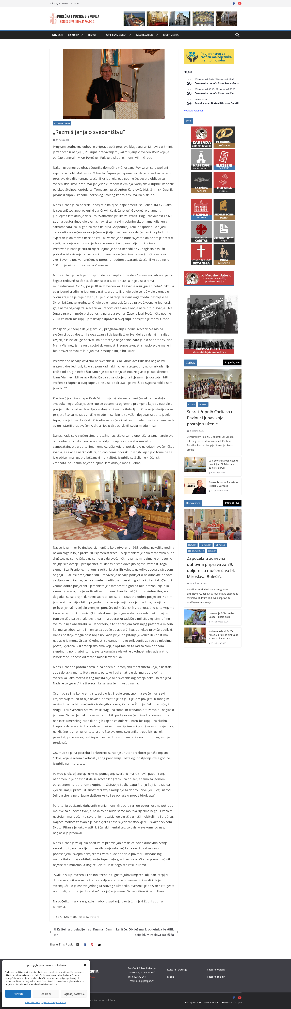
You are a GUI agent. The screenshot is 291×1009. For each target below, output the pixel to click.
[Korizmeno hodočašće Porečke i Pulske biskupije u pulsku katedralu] (195, 637)
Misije (170, 976)
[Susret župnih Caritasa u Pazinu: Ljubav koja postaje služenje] (212, 384)
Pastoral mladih (216, 976)
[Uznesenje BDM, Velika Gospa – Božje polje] (195, 617)
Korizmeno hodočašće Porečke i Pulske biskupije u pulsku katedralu (223, 635)
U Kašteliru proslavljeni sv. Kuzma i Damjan (83, 932)
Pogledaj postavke (74, 993)
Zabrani (46, 993)
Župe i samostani (116, 34)
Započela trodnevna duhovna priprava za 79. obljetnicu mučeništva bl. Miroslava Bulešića (211, 567)
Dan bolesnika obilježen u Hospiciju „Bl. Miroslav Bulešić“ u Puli (223, 464)
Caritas (191, 404)
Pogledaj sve (232, 362)
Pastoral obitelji (216, 969)
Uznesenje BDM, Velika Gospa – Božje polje (221, 615)
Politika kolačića (32, 1002)
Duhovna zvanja (62, 123)
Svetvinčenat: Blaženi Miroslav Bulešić (217, 103)
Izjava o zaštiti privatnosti (54, 1002)
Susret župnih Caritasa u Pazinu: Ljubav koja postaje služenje (210, 418)
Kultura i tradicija (177, 969)
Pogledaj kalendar (193, 110)
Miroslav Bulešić (196, 551)
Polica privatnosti (193, 1002)
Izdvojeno (220, 545)
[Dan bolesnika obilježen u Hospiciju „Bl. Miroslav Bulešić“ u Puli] (195, 467)
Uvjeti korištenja (211, 1002)
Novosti (57, 34)
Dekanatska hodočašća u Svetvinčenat (217, 83)
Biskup (92, 34)
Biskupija (73, 34)
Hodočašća (206, 545)
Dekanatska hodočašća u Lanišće (214, 93)
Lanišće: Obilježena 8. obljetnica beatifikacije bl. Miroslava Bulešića (145, 932)
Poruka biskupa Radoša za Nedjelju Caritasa (223, 484)
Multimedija (171, 34)
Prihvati (18, 993)
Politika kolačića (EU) (231, 1002)
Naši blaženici (145, 34)
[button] (85, 965)
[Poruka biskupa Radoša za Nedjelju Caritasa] (195, 486)
